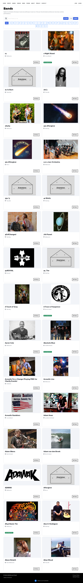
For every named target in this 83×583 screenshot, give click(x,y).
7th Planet (48, 234)
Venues (19, 3)
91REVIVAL (9, 271)
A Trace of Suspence (52, 307)
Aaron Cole (9, 343)
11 (6, 53)
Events (9, 3)
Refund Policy (76, 577)
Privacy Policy (76, 575)
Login (79, 3)
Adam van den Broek (52, 451)
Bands (14, 3)
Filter (66, 18)
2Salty (7, 126)
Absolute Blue (49, 343)
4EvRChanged (10, 234)
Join (75, 3)
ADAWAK (8, 488)
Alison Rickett (10, 560)
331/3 (7, 198)
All (7, 23)
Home (4, 3)
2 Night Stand (49, 53)
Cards (75, 18)
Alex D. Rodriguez (51, 524)
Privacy (38, 3)
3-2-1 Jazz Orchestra (52, 162)
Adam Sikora (10, 451)
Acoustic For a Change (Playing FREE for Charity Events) (21, 380)
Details (36, 62)
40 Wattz (47, 198)
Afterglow (48, 488)
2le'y (45, 90)
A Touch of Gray (11, 307)
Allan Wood (48, 560)
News (23, 3)
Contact (44, 3)
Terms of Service (8, 577)
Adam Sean (48, 415)
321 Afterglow (49, 126)
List (71, 18)
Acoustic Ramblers (12, 415)
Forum (28, 3)
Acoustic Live (49, 379)
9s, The (46, 271)
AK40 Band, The (11, 524)
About (33, 3)
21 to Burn (9, 90)
